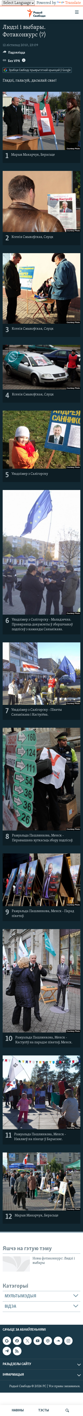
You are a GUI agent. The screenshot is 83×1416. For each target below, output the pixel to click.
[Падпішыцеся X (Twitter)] (27, 1341)
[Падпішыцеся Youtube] (37, 1341)
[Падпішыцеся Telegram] (7, 1351)
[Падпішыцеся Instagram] (68, 1341)
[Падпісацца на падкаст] (48, 1341)
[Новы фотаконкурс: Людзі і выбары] (16, 1264)
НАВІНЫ (18, 1410)
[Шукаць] (67, 1410)
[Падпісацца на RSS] (17, 1351)
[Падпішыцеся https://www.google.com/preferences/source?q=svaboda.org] (7, 1341)
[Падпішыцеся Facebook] (17, 1341)
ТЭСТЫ (43, 1410)
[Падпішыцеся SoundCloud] (58, 1341)
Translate (73, 3)
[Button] (14, 53)
